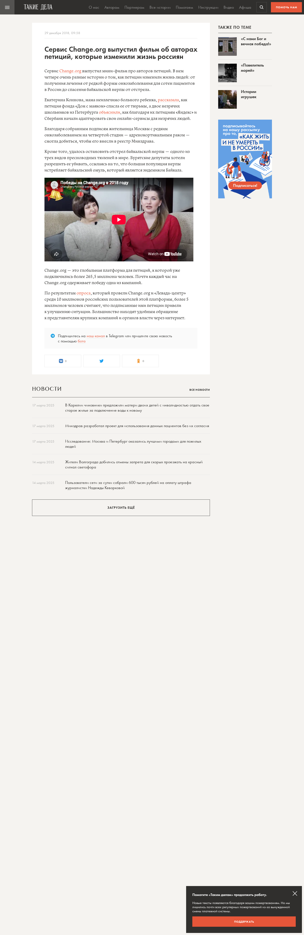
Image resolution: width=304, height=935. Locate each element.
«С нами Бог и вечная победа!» (256, 41)
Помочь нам (286, 7)
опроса (84, 293)
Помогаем (184, 7)
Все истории (160, 7)
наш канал (96, 335)
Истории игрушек (248, 94)
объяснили (109, 113)
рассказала (168, 100)
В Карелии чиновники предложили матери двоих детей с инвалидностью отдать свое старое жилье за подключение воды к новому (137, 407)
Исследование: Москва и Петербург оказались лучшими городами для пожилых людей (133, 443)
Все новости (199, 389)
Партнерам (134, 7)
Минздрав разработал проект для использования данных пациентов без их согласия (137, 425)
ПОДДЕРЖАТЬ (244, 921)
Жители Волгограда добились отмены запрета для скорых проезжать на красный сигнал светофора (134, 464)
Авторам (111, 7)
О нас (94, 7)
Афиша (245, 7)
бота (82, 341)
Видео (229, 7)
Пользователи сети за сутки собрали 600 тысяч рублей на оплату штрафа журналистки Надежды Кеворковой (128, 485)
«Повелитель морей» (252, 67)
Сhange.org (70, 71)
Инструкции (208, 7)
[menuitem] (7, 7)
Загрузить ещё (121, 507)
